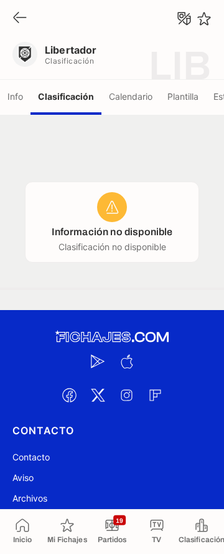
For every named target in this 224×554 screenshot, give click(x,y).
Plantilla (182, 96)
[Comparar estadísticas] (184, 18)
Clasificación (66, 96)
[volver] (19, 18)
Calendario (130, 96)
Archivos (29, 498)
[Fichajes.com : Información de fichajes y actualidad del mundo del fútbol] (112, 337)
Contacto (31, 457)
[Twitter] (97, 395)
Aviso (23, 477)
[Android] (97, 361)
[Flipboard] (155, 395)
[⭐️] (204, 18)
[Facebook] (69, 395)
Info (15, 96)
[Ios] (126, 361)
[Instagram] (126, 395)
